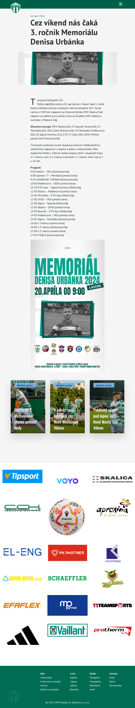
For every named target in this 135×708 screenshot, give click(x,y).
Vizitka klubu (46, 678)
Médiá (92, 674)
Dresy (112, 678)
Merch (112, 682)
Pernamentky (115, 686)
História (43, 686)
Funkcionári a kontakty (50, 682)
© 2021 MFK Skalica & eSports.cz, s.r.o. (67, 702)
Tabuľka (73, 686)
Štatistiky (74, 689)
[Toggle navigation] (120, 4)
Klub (42, 674)
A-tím (72, 674)
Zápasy (73, 682)
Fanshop (113, 674)
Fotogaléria (95, 678)
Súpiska (73, 678)
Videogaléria (95, 682)
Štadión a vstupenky (49, 689)
